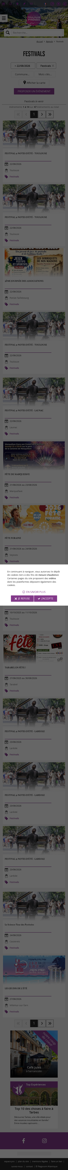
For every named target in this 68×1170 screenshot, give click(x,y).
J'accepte (47, 598)
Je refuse (24, 598)
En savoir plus (36, 592)
